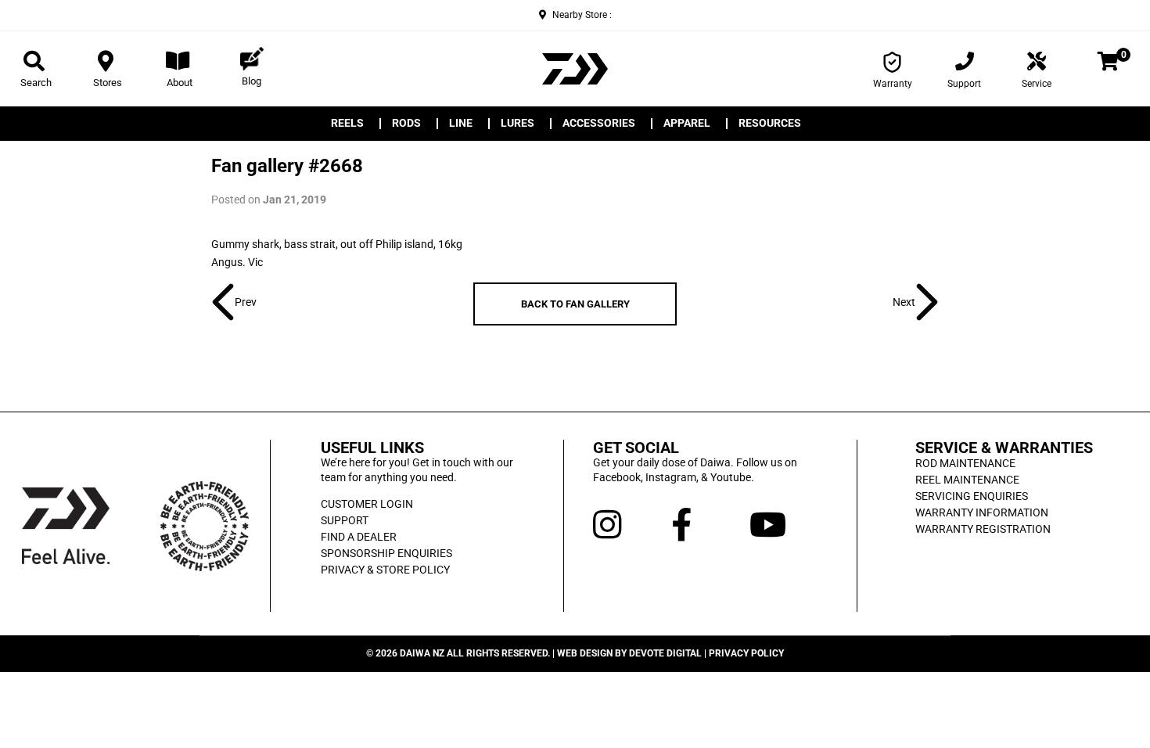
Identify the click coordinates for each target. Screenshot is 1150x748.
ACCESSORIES (598, 123)
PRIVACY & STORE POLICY (385, 569)
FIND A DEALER (359, 536)
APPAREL (686, 123)
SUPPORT (344, 520)
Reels (347, 123)
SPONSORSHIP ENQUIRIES (386, 553)
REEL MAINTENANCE (967, 479)
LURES (517, 123)
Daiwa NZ (422, 653)
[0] (1108, 64)
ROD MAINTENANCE (965, 463)
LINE (461, 123)
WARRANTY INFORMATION (981, 512)
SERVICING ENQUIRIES (971, 496)
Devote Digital (665, 653)
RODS (406, 123)
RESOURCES (770, 123)
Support (964, 83)
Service (1036, 83)
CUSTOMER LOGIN (367, 504)
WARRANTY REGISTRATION (983, 529)
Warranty (892, 83)
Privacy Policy (746, 653)
